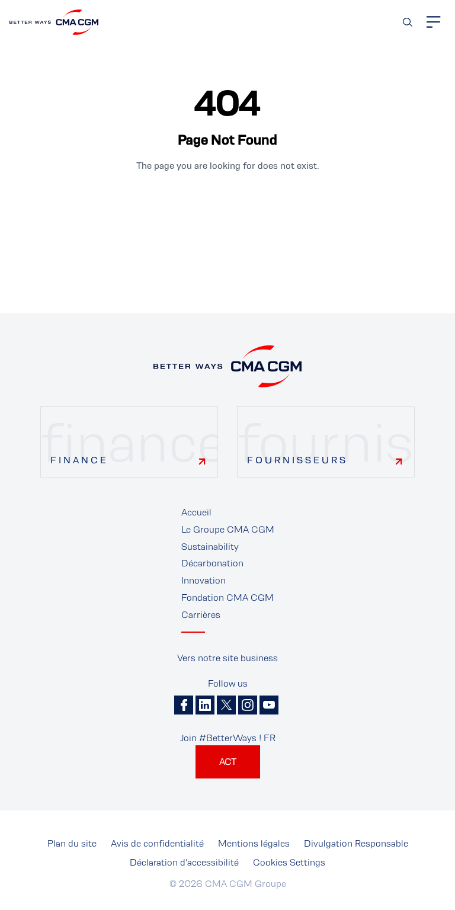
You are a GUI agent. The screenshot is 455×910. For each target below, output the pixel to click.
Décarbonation (212, 563)
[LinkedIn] (205, 705)
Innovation (203, 580)
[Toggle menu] (434, 22)
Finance (79, 460)
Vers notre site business (227, 658)
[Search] (407, 22)
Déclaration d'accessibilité (184, 862)
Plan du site (72, 843)
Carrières (200, 615)
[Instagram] (247, 705)
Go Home (227, 206)
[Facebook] (183, 705)
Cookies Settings (289, 862)
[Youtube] (268, 705)
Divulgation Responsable (356, 843)
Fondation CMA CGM (227, 597)
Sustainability (210, 546)
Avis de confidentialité (157, 843)
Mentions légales (254, 843)
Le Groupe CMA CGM (227, 529)
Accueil (196, 512)
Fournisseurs (297, 460)
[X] (226, 705)
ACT (227, 762)
